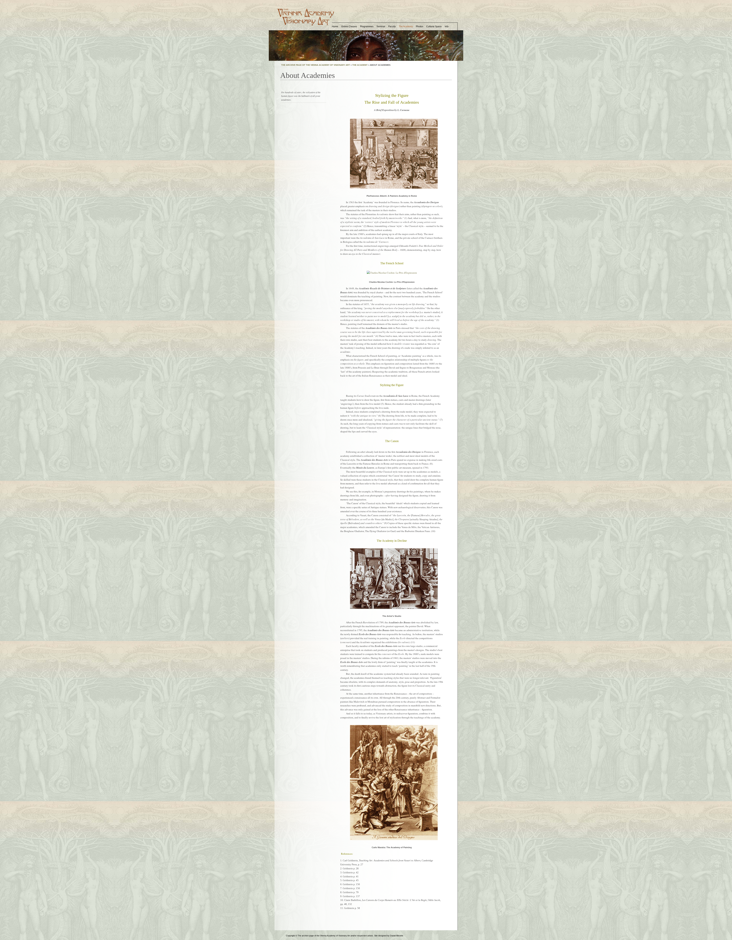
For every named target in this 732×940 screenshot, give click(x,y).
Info (447, 26)
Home (335, 26)
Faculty (392, 26)
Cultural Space (434, 26)
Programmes (366, 26)
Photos (419, 26)
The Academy (406, 26)
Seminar (380, 26)
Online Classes (349, 26)
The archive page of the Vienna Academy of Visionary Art (315, 65)
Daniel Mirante (396, 935)
